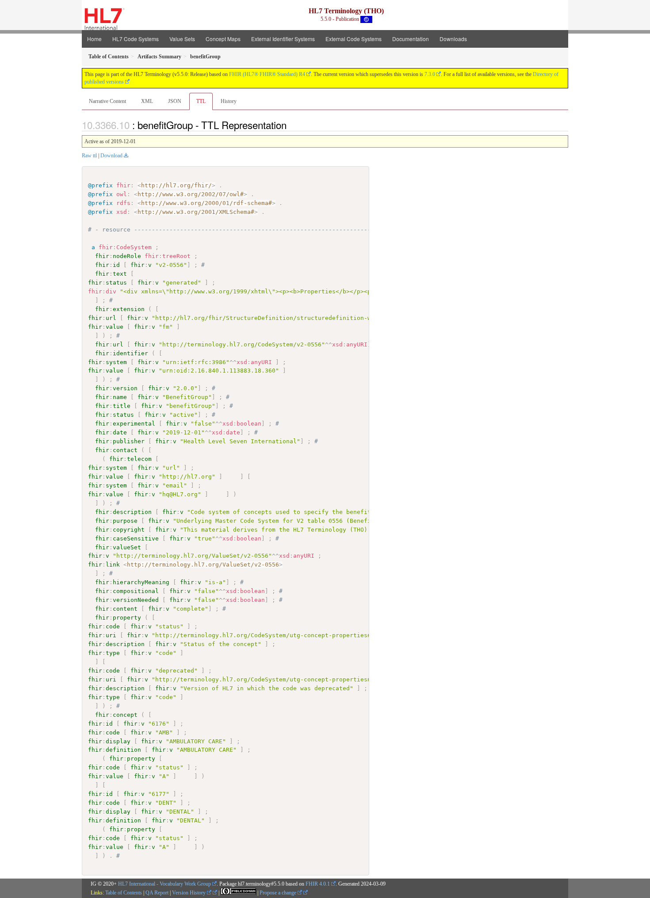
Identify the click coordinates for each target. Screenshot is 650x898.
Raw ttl (89, 155)
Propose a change (279, 893)
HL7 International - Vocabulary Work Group (164, 884)
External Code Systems (353, 38)
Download (111, 155)
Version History (189, 893)
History (229, 101)
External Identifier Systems (283, 38)
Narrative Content (107, 101)
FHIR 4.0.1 (318, 884)
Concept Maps (223, 38)
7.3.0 (429, 74)
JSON (174, 101)
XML (147, 101)
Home (94, 38)
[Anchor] (291, 124)
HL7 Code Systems (135, 38)
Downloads (453, 38)
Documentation (410, 38)
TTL (201, 101)
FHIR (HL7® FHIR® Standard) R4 (267, 74)
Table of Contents (123, 893)
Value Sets (182, 38)
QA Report (156, 893)
